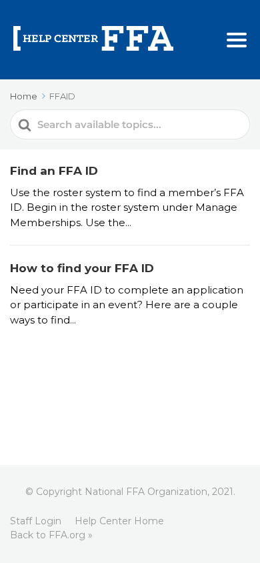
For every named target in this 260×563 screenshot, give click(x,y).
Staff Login (35, 521)
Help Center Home (119, 521)
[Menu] (237, 40)
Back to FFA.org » (51, 535)
